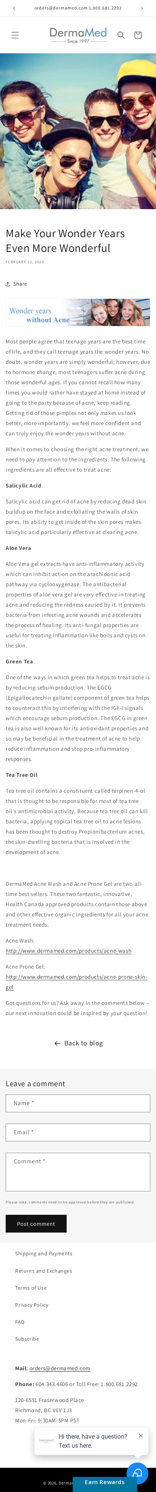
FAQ (20, 1321)
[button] (15, 35)
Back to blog (83, 1043)
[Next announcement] (142, 8)
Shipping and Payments (44, 1253)
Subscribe (27, 1338)
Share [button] (20, 283)
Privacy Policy (31, 1304)
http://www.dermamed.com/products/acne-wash (68, 950)
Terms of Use (31, 1287)
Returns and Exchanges (43, 1270)
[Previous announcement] (14, 8)
